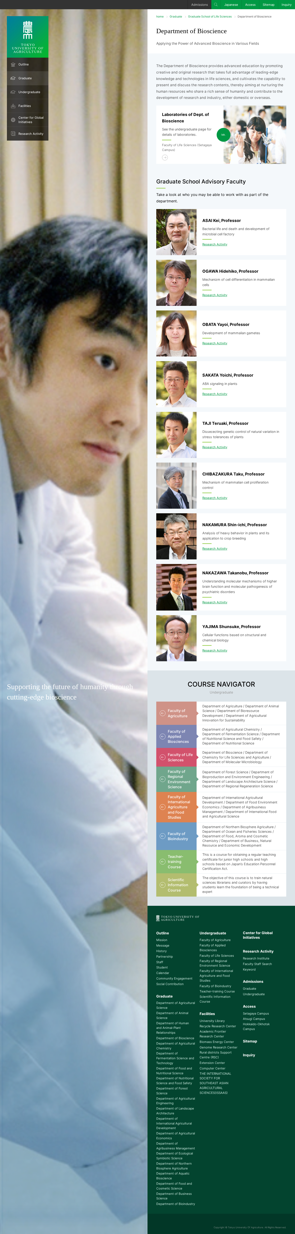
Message (162, 945)
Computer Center (212, 1068)
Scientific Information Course (215, 999)
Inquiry (287, 4)
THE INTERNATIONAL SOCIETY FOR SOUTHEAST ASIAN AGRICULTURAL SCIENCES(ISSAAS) (215, 1083)
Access (250, 4)
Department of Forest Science (172, 1090)
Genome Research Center (218, 1047)
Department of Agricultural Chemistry (175, 1046)
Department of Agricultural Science (175, 1005)
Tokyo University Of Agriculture (245, 1227)
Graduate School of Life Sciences (210, 16)
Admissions (199, 4)
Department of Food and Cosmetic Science (174, 1186)
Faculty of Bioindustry (215, 986)
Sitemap (268, 4)
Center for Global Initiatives (31, 120)
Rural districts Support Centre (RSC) (216, 1055)
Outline (23, 64)
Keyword (249, 969)
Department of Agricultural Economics (175, 1135)
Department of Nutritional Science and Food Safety (175, 1080)
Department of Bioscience (175, 1038)
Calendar (162, 973)
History (161, 951)
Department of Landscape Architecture (175, 1111)
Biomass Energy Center (217, 1042)
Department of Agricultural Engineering (175, 1101)
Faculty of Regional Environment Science (215, 963)
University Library (212, 1021)
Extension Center (212, 1063)
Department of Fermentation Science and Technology (175, 1058)
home (160, 16)
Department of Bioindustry (175, 1204)
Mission (161, 940)
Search (216, 4)
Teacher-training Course (217, 991)
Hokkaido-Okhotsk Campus (256, 1026)
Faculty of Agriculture (215, 940)
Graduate (25, 78)
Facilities (24, 106)
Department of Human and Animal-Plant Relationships (172, 1028)
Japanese (231, 4)
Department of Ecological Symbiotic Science (174, 1155)
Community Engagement (174, 978)
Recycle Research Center (218, 1026)
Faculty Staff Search (257, 964)
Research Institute (256, 958)
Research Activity (30, 134)
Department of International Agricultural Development (174, 1123)
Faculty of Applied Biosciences (213, 947)
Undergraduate (29, 92)
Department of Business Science (174, 1196)
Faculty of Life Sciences (217, 955)
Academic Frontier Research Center (213, 1034)
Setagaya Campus (256, 1013)
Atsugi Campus (254, 1019)
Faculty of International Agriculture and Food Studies (216, 975)
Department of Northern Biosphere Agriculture (174, 1166)
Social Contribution (170, 984)
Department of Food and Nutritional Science (174, 1070)
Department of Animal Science (172, 1015)
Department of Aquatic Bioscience (172, 1176)
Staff (159, 962)
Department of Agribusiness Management (175, 1146)
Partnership (164, 956)
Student (162, 967)
